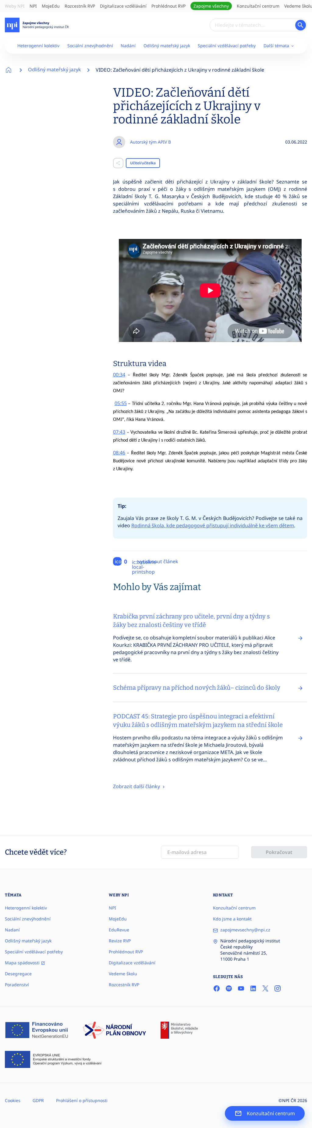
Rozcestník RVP (80, 6)
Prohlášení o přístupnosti (82, 1100)
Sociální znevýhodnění (90, 45)
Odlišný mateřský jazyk (167, 45)
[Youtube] (241, 988)
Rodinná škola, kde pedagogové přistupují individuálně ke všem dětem (212, 525)
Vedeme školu (123, 974)
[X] (265, 988)
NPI (33, 6)
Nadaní (12, 930)
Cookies (12, 1100)
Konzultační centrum (258, 6)
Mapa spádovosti (23, 963)
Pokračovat (279, 852)
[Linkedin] (253, 988)
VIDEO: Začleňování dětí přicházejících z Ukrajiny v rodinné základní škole (180, 69)
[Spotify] (228, 988)
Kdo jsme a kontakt (232, 919)
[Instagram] (277, 988)
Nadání (128, 45)
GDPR (38, 1100)
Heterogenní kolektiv (38, 45)
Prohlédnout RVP (168, 6)
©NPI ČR (287, 1100)
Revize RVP (120, 941)
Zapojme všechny (211, 6)
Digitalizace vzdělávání (123, 6)
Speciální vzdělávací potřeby (227, 45)
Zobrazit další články (137, 786)
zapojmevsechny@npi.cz (245, 930)
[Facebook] (216, 988)
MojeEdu (51, 6)
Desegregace (18, 974)
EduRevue (119, 930)
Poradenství (17, 984)
